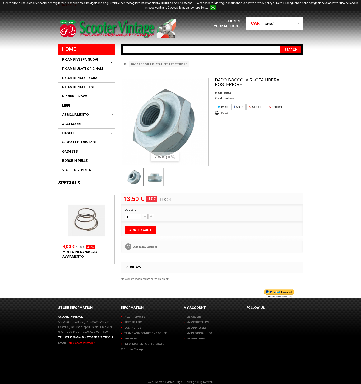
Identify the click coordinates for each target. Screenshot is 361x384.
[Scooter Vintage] (118, 28)
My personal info (199, 333)
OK (213, 7)
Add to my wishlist (145, 246)
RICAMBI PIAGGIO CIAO (80, 78)
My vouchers (196, 338)
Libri (66, 106)
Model (219, 93)
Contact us (132, 327)
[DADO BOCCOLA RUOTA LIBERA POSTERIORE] (134, 177)
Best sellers (133, 322)
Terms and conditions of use (145, 333)
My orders (193, 316)
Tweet (224, 106)
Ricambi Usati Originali (82, 69)
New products (134, 316)
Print (224, 113)
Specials (69, 183)
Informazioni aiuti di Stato (144, 344)
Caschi (68, 133)
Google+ (257, 106)
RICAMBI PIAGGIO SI (78, 87)
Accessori (71, 124)
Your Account (227, 26)
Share (239, 106)
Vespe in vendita (76, 170)
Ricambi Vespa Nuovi (80, 59)
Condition (221, 98)
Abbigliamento (75, 115)
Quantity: (131, 210)
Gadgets (70, 152)
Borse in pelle (75, 161)
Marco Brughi (175, 382)
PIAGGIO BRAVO (74, 96)
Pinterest (276, 106)
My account (195, 308)
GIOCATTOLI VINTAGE (79, 142)
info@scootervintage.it (81, 342)
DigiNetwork (206, 382)
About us (131, 338)
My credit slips (197, 322)
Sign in (234, 21)
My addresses (196, 327)
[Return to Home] (125, 64)
